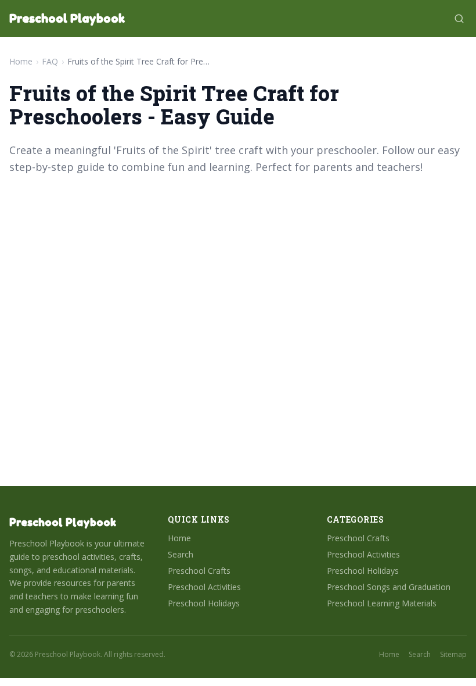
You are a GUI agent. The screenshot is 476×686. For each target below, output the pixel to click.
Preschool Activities (204, 586)
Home (21, 61)
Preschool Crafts (199, 570)
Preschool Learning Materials (382, 603)
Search (180, 554)
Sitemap (453, 654)
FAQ (50, 61)
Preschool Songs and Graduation (388, 586)
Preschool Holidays (204, 603)
